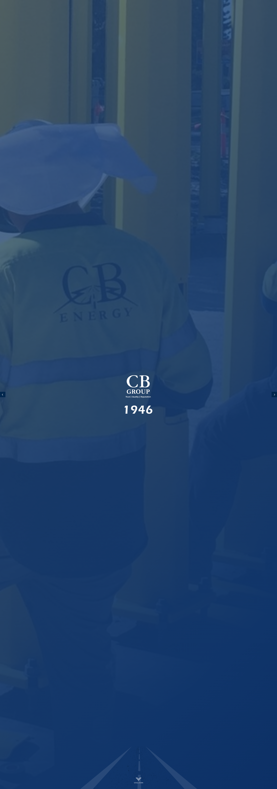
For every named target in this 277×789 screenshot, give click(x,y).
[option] (138, 394)
